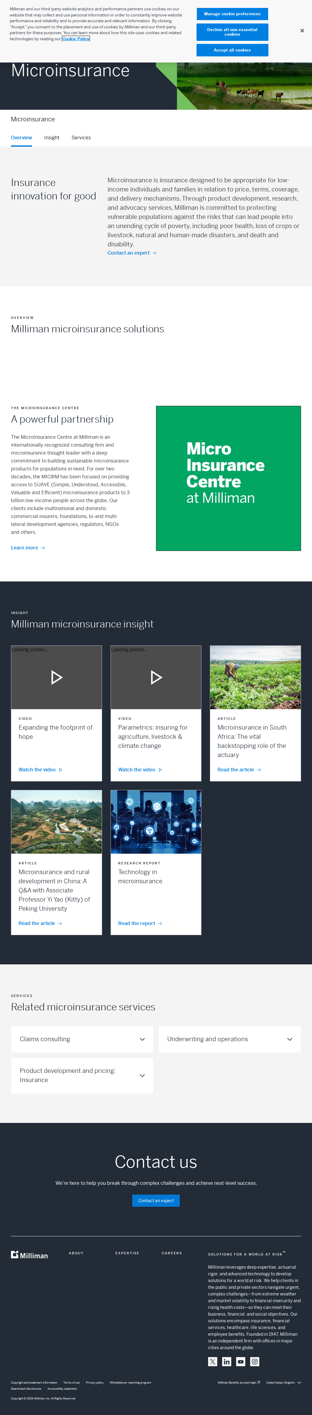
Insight (51, 137)
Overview (21, 137)
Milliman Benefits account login (237, 1383)
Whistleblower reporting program (130, 1383)
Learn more (24, 548)
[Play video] (56, 677)
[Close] (302, 30)
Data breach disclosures (26, 1389)
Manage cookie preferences (232, 13)
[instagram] (254, 1361)
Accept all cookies (232, 50)
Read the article (236, 769)
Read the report (136, 923)
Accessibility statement (62, 1389)
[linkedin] (226, 1361)
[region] (156, 31)
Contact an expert (129, 253)
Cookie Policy (75, 38)
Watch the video (37, 769)
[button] (56, 713)
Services (81, 137)
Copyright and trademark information (34, 1383)
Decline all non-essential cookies (232, 32)
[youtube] (240, 1361)
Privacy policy (95, 1383)
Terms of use (71, 1383)
